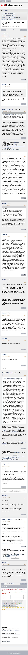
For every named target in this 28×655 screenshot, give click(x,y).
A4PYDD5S (8, 148)
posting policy (5, 430)
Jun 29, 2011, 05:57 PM (6, 36)
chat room (16, 142)
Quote (24, 79)
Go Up (2, 583)
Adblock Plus (5, 543)
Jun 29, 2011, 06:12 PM (6, 86)
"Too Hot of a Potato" (15, 149)
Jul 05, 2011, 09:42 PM (6, 205)
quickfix (4, 338)
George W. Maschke (7, 109)
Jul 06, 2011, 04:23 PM (6, 340)
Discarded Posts (14, 431)
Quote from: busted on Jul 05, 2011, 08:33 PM (13, 378)
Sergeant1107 (6, 464)
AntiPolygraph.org (19, 429)
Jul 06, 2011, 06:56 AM (6, 281)
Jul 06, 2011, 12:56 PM (6, 315)
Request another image (14, 630)
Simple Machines (17, 653)
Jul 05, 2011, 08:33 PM (6, 156)
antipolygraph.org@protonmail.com (12, 147)
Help (8, 652)
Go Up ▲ (19, 652)
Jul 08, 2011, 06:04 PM (6, 466)
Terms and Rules (13, 652)
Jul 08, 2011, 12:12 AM (7, 375)
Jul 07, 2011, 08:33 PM (6, 356)
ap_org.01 (15, 144)
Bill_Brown (5, 495)
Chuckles (4, 354)
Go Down (3, 29)
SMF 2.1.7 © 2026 (11, 653)
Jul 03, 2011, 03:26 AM (7, 111)
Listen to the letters (5, 630)
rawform (4, 234)
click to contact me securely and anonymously (15, 145)
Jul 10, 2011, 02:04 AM (6, 564)
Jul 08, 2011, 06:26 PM (6, 497)
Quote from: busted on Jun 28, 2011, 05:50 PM (13, 114)
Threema (4, 148)
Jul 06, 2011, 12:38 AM (6, 236)
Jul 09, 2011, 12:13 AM (6, 521)
